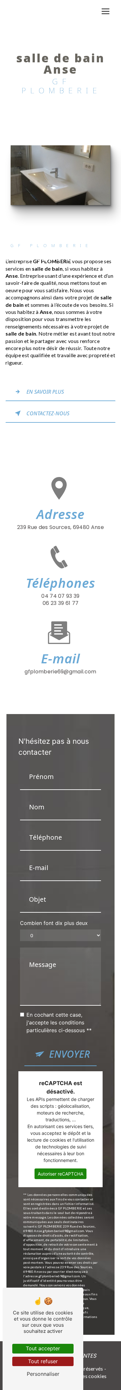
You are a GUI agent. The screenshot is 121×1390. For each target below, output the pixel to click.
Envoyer (69, 1054)
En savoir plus (45, 391)
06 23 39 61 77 (60, 603)
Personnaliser (43, 1374)
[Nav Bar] (105, 11)
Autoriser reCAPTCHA (60, 1174)
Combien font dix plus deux (54, 923)
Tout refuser (43, 1361)
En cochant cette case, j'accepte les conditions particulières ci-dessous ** (59, 1022)
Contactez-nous (47, 413)
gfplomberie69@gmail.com (60, 671)
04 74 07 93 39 (60, 596)
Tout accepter (43, 1348)
